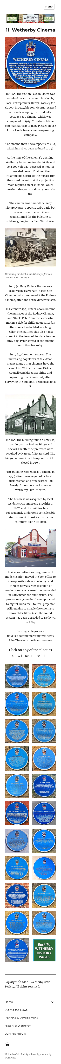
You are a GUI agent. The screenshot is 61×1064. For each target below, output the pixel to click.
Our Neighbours (15, 1033)
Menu (49, 6)
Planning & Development (21, 1017)
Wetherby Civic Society (16, 1054)
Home (9, 1001)
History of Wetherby (18, 1025)
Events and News (16, 1009)
